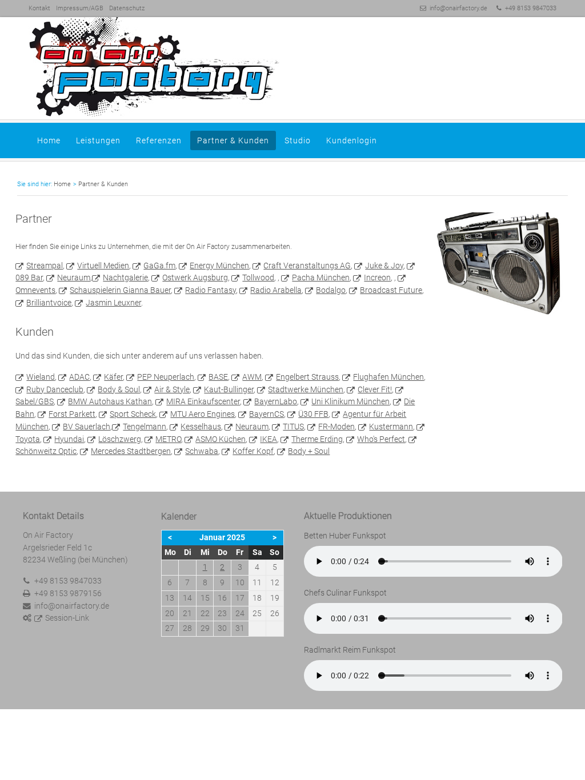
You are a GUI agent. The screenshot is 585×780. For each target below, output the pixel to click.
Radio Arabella (276, 290)
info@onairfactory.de (458, 8)
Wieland (40, 376)
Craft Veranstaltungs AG (307, 265)
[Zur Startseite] (292, 67)
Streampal (44, 265)
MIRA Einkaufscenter (203, 401)
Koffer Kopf (253, 451)
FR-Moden (336, 426)
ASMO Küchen (220, 439)
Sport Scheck (133, 414)
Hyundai (69, 439)
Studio (298, 140)
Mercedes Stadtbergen (131, 451)
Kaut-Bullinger (229, 389)
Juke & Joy (384, 265)
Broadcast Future (391, 290)
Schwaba (201, 451)
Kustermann (391, 426)
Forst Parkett (72, 414)
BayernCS (266, 414)
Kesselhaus (201, 426)
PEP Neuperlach (165, 376)
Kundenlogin (351, 140)
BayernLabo (275, 401)
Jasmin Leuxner (113, 302)
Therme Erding (317, 439)
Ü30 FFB (313, 414)
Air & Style (172, 389)
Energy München (219, 265)
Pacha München (321, 277)
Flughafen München (388, 376)
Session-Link (67, 617)
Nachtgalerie (125, 277)
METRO (168, 439)
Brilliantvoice (48, 302)
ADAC (79, 376)
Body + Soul (309, 451)
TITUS (293, 426)
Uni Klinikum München (350, 401)
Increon (377, 277)
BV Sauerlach (86, 426)
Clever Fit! (375, 389)
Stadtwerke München (305, 389)
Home (49, 140)
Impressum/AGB (79, 8)
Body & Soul (119, 389)
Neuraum (73, 277)
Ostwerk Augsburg (195, 277)
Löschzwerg (119, 439)
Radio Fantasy (210, 290)
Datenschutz (127, 8)
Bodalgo (331, 290)
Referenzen (159, 140)
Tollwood (258, 277)
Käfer (113, 376)
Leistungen (98, 140)
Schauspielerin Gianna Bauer (120, 290)
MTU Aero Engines (202, 414)
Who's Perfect (381, 439)
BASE (218, 376)
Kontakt (39, 8)
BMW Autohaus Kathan (110, 401)
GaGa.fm (159, 265)
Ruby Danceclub (54, 389)
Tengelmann (144, 426)
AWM (252, 376)
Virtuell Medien (103, 265)
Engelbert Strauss (307, 376)
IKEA (268, 439)
